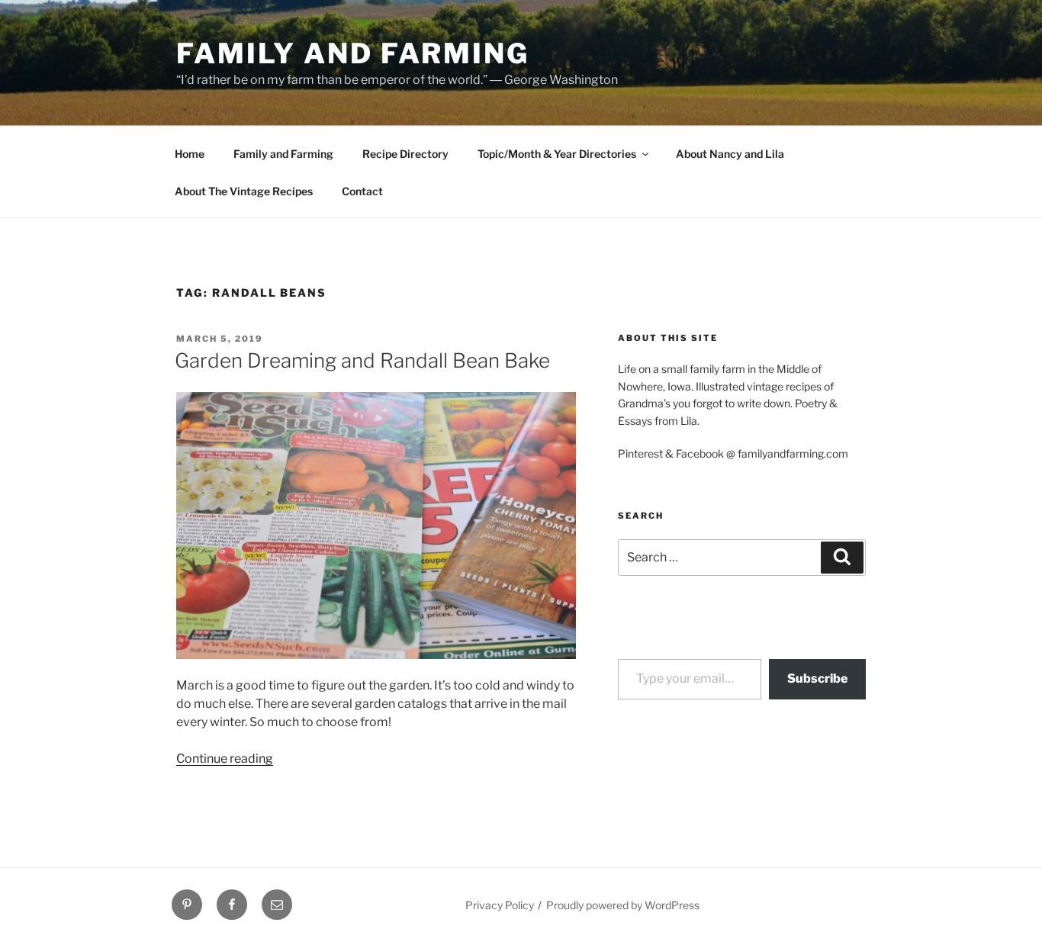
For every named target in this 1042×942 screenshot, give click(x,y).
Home (189, 153)
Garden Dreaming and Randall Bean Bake (362, 360)
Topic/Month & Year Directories (557, 153)
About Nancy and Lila (730, 153)
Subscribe (817, 678)
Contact (362, 191)
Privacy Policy (499, 905)
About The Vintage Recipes (244, 191)
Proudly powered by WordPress (622, 905)
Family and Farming (352, 53)
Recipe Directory (405, 153)
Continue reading (224, 758)
